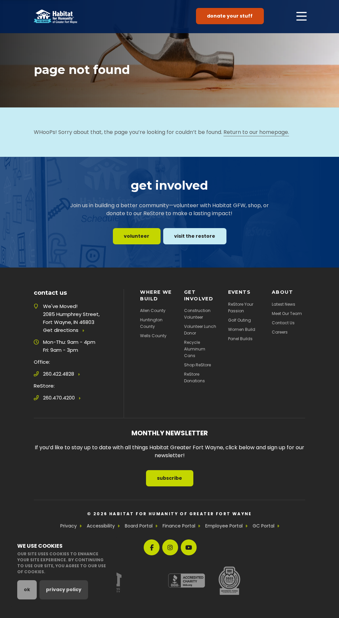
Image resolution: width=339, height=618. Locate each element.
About (282, 292)
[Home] (55, 16)
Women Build (241, 329)
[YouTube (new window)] (189, 547)
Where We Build (155, 295)
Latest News (283, 304)
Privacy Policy (63, 589)
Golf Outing (239, 320)
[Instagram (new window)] (170, 547)
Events (239, 292)
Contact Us (283, 323)
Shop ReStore (197, 365)
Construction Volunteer (197, 314)
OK (27, 589)
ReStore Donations (194, 377)
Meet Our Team (287, 313)
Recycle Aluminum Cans (194, 349)
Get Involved (198, 295)
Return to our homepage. (256, 132)
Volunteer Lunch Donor (200, 330)
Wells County (153, 336)
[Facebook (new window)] (152, 547)
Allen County (153, 310)
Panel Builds (240, 338)
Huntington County (151, 323)
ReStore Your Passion (240, 307)
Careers (280, 332)
